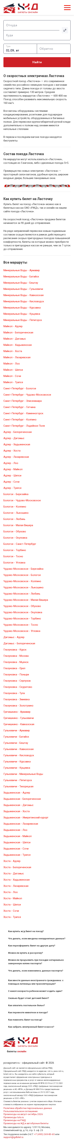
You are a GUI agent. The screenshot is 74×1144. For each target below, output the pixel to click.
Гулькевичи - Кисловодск (18, 755)
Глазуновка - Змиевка (16, 699)
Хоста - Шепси (12, 904)
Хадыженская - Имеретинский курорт (25, 817)
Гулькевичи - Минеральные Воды (23, 774)
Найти (37, 62)
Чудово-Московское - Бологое (22, 575)
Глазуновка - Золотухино (18, 705)
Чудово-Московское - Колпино (22, 581)
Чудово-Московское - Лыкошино (23, 587)
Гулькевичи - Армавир (16, 730)
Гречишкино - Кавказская (18, 724)
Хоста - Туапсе (12, 917)
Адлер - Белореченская (17, 432)
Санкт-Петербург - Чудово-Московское (27, 394)
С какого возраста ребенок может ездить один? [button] (35, 991)
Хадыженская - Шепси (16, 842)
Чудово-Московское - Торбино (22, 618)
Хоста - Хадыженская (16, 879)
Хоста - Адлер (11, 861)
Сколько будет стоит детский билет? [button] (28, 998)
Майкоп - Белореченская (18, 332)
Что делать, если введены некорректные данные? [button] (36, 938)
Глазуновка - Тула (14, 693)
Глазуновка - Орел (14, 668)
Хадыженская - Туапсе (17, 854)
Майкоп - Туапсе (13, 382)
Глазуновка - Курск (15, 649)
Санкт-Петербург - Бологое (19, 388)
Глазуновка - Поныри (16, 674)
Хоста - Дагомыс (13, 873)
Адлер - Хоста (11, 450)
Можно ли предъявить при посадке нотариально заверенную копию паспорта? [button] (36, 962)
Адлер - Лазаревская (16, 456)
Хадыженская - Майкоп (17, 836)
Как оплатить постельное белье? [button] (26, 1005)
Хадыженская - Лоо (15, 830)
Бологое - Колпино (14, 506)
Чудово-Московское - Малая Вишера (25, 599)
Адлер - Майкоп (13, 469)
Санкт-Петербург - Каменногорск (23, 413)
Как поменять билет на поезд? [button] (25, 1019)
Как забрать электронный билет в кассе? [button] (31, 1027)
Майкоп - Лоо (11, 363)
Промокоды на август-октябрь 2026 (23, 1114)
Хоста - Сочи (11, 910)
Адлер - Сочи (11, 481)
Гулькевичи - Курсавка (17, 761)
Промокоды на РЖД (14, 1120)
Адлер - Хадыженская (16, 444)
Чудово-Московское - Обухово (22, 606)
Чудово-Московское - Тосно (20, 624)
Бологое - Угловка (14, 562)
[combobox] (37, 25)
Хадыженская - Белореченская (22, 798)
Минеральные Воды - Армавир (21, 270)
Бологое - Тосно (13, 556)
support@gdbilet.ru (13, 1137)
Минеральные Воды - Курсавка (22, 307)
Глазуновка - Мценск (16, 662)
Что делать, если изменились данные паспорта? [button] (35, 970)
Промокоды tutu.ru (13, 1117)
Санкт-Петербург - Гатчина (19, 407)
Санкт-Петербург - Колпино (19, 419)
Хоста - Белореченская (17, 867)
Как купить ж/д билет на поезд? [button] (26, 931)
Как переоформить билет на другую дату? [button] (31, 945)
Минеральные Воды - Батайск (21, 276)
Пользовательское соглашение (20, 1111)
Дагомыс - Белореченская (19, 643)
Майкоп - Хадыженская (17, 344)
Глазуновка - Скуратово (17, 687)
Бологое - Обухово (14, 531)
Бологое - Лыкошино (16, 512)
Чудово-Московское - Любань (21, 593)
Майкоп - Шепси (13, 369)
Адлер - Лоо (10, 463)
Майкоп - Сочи (12, 376)
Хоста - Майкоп (12, 898)
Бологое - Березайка (15, 494)
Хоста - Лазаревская (15, 885)
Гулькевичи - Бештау (15, 742)
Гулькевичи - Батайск (16, 736)
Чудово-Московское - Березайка (23, 568)
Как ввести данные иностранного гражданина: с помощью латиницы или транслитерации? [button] (36, 982)
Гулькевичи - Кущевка (16, 767)
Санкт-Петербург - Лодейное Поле (24, 425)
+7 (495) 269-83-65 (44, 1134)
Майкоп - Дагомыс (14, 338)
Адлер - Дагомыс (13, 438)
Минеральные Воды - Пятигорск (22, 320)
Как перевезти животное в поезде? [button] (28, 1012)
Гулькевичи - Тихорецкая (18, 786)
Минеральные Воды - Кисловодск (23, 301)
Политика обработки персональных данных (27, 1108)
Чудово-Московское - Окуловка (22, 612)
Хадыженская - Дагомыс (18, 805)
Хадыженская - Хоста (16, 811)
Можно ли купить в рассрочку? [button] (25, 953)
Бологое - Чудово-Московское (22, 500)
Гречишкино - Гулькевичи (18, 718)
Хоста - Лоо (10, 892)
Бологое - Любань (14, 519)
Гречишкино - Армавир (16, 711)
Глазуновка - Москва (16, 655)
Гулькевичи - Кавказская (18, 749)
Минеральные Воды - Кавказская (23, 295)
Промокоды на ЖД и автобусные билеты (26, 1123)
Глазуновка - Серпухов (17, 680)
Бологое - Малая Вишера (18, 525)
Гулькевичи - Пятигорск (17, 780)
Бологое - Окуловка (15, 537)
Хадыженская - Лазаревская (20, 823)
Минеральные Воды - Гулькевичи (23, 289)
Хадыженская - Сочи (16, 848)
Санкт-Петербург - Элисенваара (22, 400)
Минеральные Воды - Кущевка (21, 313)
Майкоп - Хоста (12, 351)
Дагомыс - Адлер (13, 637)
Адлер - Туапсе (12, 488)
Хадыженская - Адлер (16, 792)
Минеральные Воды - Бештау (20, 282)
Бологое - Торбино (14, 550)
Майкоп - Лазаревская (16, 357)
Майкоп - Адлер (13, 326)
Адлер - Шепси (12, 475)
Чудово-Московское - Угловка (21, 631)
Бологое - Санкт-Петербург (19, 543)
